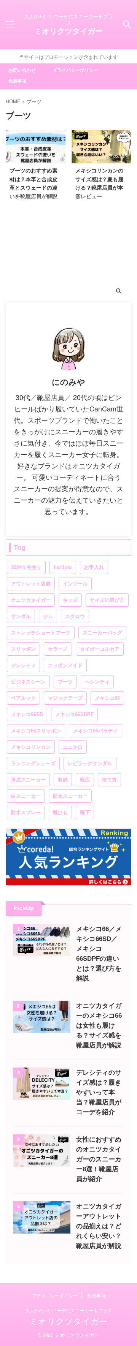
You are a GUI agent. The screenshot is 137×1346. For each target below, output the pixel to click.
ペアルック (23, 698)
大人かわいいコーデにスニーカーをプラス (68, 1310)
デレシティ (23, 665)
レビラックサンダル (90, 763)
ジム (48, 616)
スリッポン (23, 649)
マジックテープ (65, 698)
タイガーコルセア (99, 649)
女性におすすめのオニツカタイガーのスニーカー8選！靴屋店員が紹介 (98, 1159)
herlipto (63, 567)
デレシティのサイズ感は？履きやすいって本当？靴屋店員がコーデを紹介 (98, 1092)
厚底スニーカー (28, 780)
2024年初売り (26, 567)
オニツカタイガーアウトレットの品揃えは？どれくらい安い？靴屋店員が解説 (98, 1226)
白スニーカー (26, 796)
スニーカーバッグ (102, 633)
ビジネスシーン (28, 682)
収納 (63, 780)
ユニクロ (73, 747)
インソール (75, 584)
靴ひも (60, 812)
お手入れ (94, 567)
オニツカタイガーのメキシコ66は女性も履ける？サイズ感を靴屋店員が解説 (99, 1025)
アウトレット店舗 (31, 584)
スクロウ (75, 616)
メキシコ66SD (27, 714)
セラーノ (58, 649)
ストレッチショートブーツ (40, 633)
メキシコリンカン (31, 747)
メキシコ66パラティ (95, 731)
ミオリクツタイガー (68, 31)
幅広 (85, 780)
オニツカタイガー (31, 600)
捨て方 (109, 780)
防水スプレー (26, 812)
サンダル (21, 616)
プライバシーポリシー (75, 69)
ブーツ (65, 682)
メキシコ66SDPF (74, 714)
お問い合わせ (22, 69)
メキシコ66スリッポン (36, 731)
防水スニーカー (70, 796)
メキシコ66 (107, 698)
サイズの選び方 (107, 600)
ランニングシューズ (33, 763)
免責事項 (17, 80)
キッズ (70, 600)
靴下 (85, 812)
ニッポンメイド (65, 665)
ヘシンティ (97, 682)
